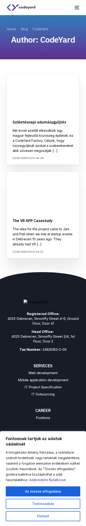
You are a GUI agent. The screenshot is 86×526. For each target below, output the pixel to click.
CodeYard (20, 158)
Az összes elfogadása (43, 491)
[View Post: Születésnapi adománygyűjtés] (43, 94)
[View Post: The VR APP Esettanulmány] (43, 192)
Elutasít (43, 516)
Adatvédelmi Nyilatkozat (47, 480)
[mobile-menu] (75, 7)
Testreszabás (43, 504)
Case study (23, 182)
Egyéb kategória (27, 83)
